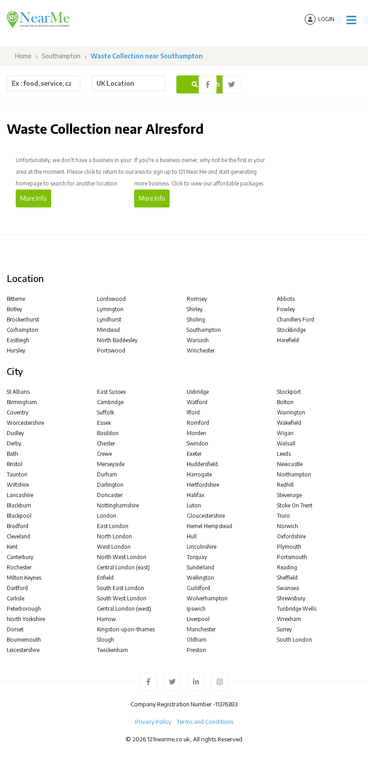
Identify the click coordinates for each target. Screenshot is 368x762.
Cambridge (110, 402)
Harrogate (199, 474)
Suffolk (105, 412)
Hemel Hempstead (209, 526)
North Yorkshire (26, 619)
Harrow (106, 619)
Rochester (19, 567)
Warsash (198, 340)
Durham (107, 474)
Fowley (286, 309)
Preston (196, 650)
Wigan (285, 433)
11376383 (226, 704)
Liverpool (198, 619)
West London (114, 546)
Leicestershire (23, 650)
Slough (105, 639)
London (106, 515)
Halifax (195, 495)
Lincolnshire (201, 546)
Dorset (15, 629)
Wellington (200, 577)
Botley (14, 309)
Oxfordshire (291, 536)
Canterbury (20, 557)
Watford (197, 402)
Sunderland (200, 567)
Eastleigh (18, 340)
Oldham (196, 639)
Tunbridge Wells (296, 608)
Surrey (284, 629)
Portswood (111, 350)
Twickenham (112, 650)
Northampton (294, 474)
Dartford (17, 588)
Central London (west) (124, 608)
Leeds (284, 453)
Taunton (17, 474)
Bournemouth (24, 639)
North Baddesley (117, 340)
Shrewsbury (291, 598)
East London (112, 526)
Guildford (198, 588)
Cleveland (18, 536)
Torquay (197, 557)
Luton (194, 505)
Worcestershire (25, 422)
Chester (106, 443)
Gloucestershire (206, 515)
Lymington (110, 309)
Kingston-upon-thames (126, 629)
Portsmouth (292, 557)
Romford (198, 422)
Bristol (14, 464)
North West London (121, 557)
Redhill (285, 484)
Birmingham (22, 402)
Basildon (107, 433)
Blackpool (19, 515)
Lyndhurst (109, 319)
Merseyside (110, 464)
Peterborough (24, 608)
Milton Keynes (24, 577)
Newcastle (289, 464)
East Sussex (111, 391)
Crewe (104, 453)
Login (326, 19)
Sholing (196, 319)
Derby (14, 443)
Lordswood (111, 298)
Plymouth (289, 546)
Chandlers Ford (295, 319)
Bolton (285, 402)
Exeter (194, 453)
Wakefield (289, 422)
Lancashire (20, 495)
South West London (121, 598)
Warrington (291, 412)
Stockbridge (291, 329)
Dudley (15, 433)
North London (114, 536)
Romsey (197, 298)
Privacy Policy (153, 721)
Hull (192, 536)
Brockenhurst (23, 319)
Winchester (201, 350)
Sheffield (287, 577)
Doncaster (110, 495)
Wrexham (289, 619)
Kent (12, 546)
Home (22, 56)
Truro (283, 515)
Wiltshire (18, 484)
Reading (287, 567)
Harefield (288, 340)
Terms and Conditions (205, 721)
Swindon (197, 443)
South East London (120, 588)
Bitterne (16, 298)
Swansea (288, 588)
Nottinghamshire (118, 505)
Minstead (108, 329)
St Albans (18, 391)
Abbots (286, 298)
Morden (196, 433)
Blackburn (19, 505)
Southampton (61, 56)
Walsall (286, 443)
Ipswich (196, 608)
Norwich (287, 526)
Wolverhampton (207, 598)
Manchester (201, 629)
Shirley (194, 309)
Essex (104, 422)
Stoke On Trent (294, 505)
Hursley (16, 350)
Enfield (105, 577)
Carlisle (15, 598)
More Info (33, 198)
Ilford (193, 412)
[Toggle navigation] (351, 20)
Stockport (289, 391)
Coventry (17, 412)
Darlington (110, 484)
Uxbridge (198, 391)
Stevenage (289, 495)
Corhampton (22, 329)
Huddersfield (202, 464)
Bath (12, 453)
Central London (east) (123, 567)
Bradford (17, 526)
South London (294, 639)
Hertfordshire (203, 484)
